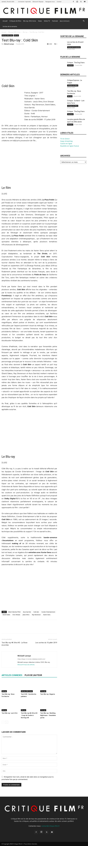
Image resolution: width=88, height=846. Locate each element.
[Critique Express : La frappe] (63, 83)
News (40, 21)
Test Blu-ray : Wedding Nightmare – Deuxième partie (48, 715)
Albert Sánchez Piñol (14, 612)
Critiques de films (15, 21)
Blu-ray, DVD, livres (29, 21)
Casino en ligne (66, 143)
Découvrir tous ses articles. (26, 664)
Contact (59, 1)
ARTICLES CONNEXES (12, 675)
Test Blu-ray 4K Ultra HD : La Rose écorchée (14, 644)
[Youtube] (84, 1)
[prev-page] (3, 722)
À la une (43, 691)
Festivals (55, 21)
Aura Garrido (27, 612)
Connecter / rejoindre (24, 1)
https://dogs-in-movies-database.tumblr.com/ (31, 659)
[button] (83, 21)
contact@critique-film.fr (50, 826)
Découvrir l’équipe (38, 1)
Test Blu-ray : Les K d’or (10, 713)
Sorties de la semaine (10, 26)
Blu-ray (25, 32)
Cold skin (36, 612)
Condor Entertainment (48, 612)
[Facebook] (73, 1)
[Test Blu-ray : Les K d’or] (10, 705)
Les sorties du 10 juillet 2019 (46, 643)
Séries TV (47, 21)
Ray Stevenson (36, 614)
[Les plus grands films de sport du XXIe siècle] (63, 122)
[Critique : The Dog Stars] (63, 65)
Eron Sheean (16, 614)
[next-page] (6, 722)
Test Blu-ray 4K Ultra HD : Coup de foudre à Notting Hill (29, 715)
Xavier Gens (46, 614)
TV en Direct (65, 139)
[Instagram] (77, 1)
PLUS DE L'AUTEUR (33, 675)
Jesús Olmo (26, 614)
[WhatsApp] (19, 49)
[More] (25, 49)
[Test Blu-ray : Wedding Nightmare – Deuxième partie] (48, 705)
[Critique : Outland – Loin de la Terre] (63, 103)
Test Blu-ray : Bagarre (47, 694)
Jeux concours (64, 21)
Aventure (70, 65)
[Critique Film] (44, 10)
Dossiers (70, 124)
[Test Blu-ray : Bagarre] (48, 686)
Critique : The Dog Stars (76, 63)
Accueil (5, 21)
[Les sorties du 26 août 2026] (63, 45)
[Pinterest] (14, 49)
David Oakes (6, 614)
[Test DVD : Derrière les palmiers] (29, 686)
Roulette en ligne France (69, 146)
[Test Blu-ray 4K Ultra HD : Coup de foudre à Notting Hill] (29, 705)
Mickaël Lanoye (9, 44)
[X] (81, 1)
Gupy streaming (66, 141)
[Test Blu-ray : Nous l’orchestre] (10, 686)
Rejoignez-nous (50, 1)
